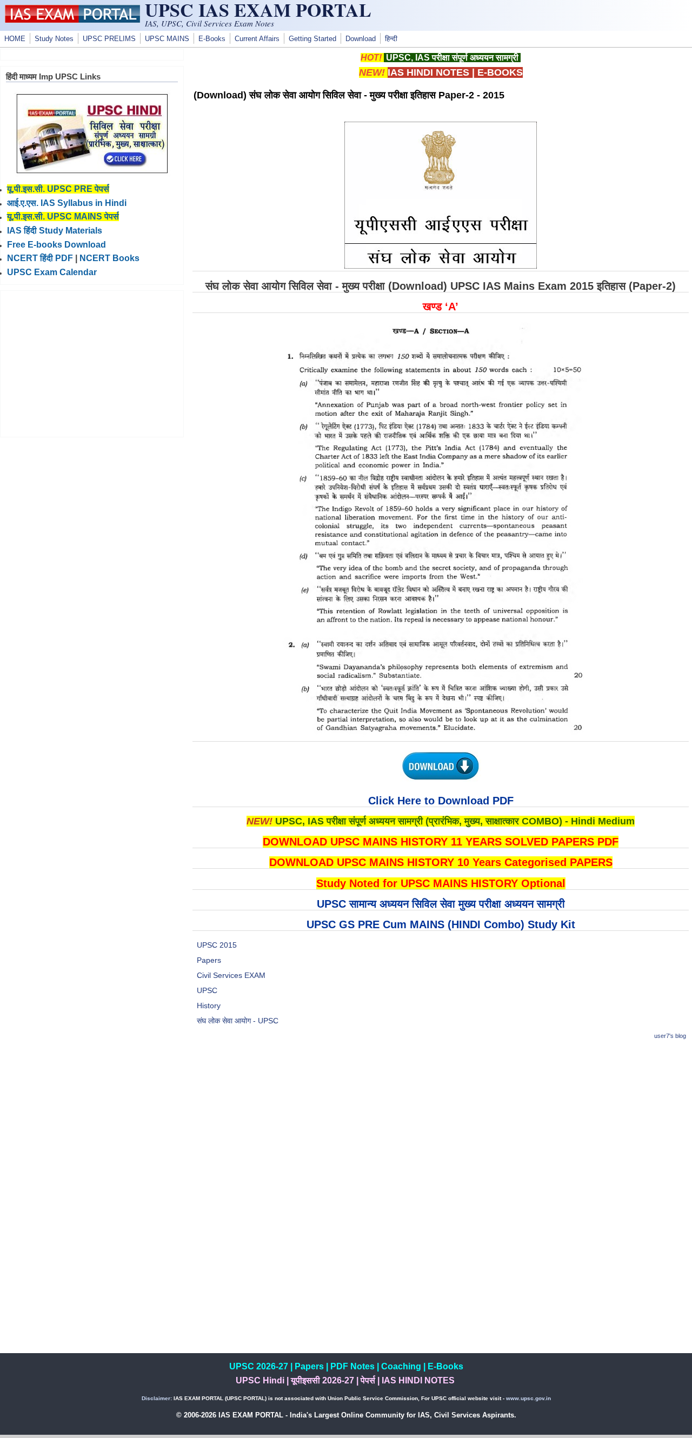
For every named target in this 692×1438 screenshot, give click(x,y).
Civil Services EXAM (231, 975)
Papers (209, 960)
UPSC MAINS (167, 39)
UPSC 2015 (217, 945)
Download (360, 39)
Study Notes (54, 39)
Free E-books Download (56, 244)
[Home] (72, 20)
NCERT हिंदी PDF (40, 258)
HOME (14, 39)
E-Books (211, 39)
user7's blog (670, 1036)
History (209, 1005)
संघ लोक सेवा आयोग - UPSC (237, 1020)
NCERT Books (109, 258)
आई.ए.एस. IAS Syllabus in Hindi (67, 203)
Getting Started (312, 39)
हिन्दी (391, 39)
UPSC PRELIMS (109, 39)
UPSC (207, 990)
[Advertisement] (440, 1126)
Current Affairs (257, 39)
